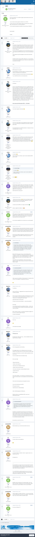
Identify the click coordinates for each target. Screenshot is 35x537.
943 (8, 274)
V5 (8, 265)
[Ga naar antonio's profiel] (8, 138)
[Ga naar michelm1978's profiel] (8, 230)
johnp (8, 41)
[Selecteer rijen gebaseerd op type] (21, 38)
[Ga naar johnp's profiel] (8, 45)
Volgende (5, 519)
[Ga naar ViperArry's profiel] (8, 289)
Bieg (8, 81)
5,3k (8, 161)
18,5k (8, 144)
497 (8, 295)
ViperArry (8, 286)
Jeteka (8, 107)
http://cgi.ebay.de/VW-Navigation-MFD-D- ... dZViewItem (21, 103)
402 (8, 50)
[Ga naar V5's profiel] (8, 269)
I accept (32, 535)
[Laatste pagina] (8, 38)
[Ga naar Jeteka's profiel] (8, 71)
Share (26, 9)
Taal (15, 530)
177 (8, 235)
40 (5, 24)
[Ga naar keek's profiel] (8, 186)
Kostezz (14, 8)
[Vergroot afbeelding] (17, 170)
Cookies (19, 530)
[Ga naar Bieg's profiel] (8, 85)
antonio (8, 135)
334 (8, 90)
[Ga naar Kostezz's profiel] (6, 9)
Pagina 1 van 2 (12, 519)
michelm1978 (8, 226)
